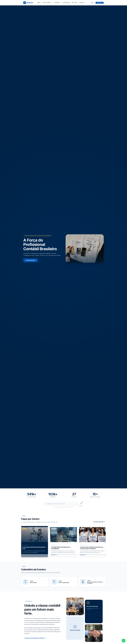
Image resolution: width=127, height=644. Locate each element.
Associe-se (99, 2)
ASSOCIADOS (66, 2)
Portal (92, 2)
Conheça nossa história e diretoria (34, 638)
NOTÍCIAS (74, 2)
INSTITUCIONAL (47, 2)
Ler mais (24, 554)
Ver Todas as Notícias (98, 521)
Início (39, 2)
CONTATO (81, 2)
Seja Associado (30, 260)
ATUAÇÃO (56, 2)
